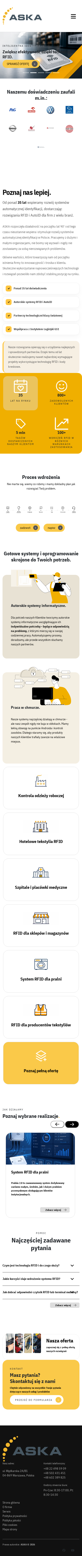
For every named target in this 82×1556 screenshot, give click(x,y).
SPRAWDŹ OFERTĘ (21, 64)
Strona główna (11, 1502)
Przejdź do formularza (37, 1399)
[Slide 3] (41, 72)
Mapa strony (10, 1529)
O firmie (7, 1507)
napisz (54, 528)
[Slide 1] (26, 72)
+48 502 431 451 (55, 1473)
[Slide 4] (48, 72)
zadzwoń (28, 528)
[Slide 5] (56, 72)
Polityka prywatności (15, 1516)
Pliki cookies (10, 1525)
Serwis (7, 1511)
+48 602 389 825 (55, 1477)
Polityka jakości (12, 1520)
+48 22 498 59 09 (55, 1468)
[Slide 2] (33, 72)
